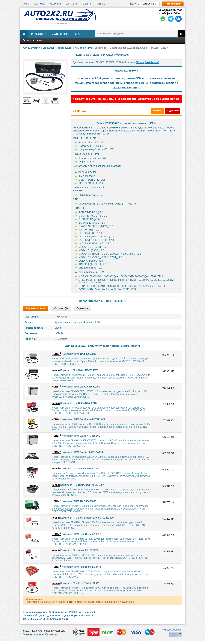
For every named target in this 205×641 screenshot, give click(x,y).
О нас (26, 3)
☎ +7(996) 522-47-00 (170, 10)
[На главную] (59, 16)
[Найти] (181, 34)
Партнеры (51, 634)
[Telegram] (170, 21)
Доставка (71, 3)
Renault (154, 62)
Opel (147, 62)
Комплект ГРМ (92, 322)
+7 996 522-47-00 (36, 619)
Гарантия (87, 3)
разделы (37, 33)
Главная (27, 634)
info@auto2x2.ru (171, 13)
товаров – (35, 40)
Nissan (140, 62)
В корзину (158, 111)
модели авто (60, 33)
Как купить (55, 3)
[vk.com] (178, 21)
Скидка (101, 3)
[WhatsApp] (162, 21)
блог (78, 33)
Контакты (39, 3)
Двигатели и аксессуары (68, 322)
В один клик (172, 111)
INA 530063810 (151, 130)
